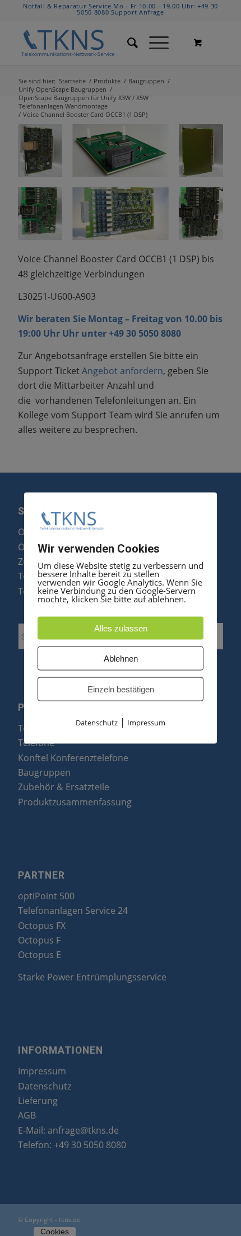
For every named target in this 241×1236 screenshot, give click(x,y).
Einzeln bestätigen (120, 689)
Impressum (146, 723)
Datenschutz (97, 723)
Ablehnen (121, 658)
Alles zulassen (120, 628)
